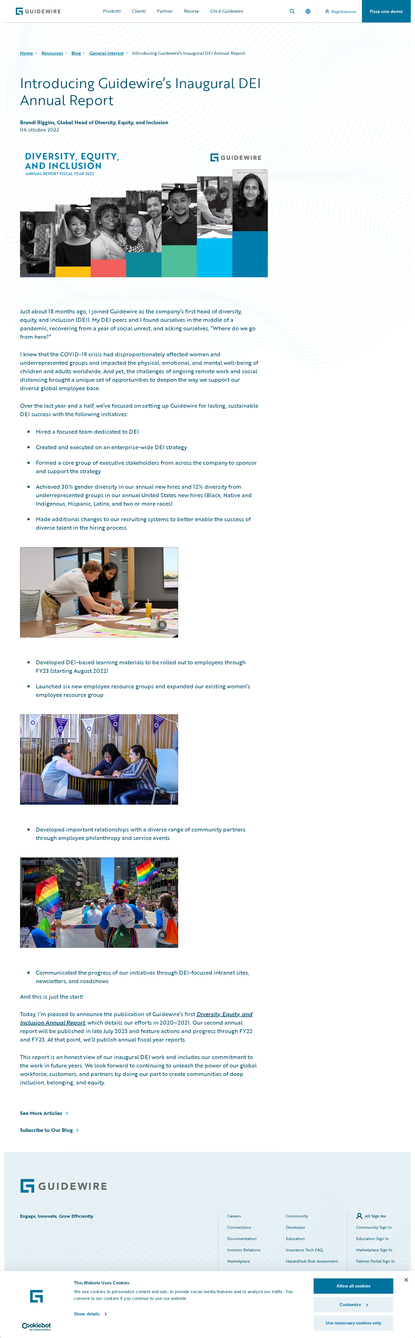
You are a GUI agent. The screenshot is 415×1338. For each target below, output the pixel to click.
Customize (350, 1304)
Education (295, 1238)
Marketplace (238, 1261)
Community (297, 1216)
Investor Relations (244, 1250)
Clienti (139, 11)
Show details (87, 1313)
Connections (239, 1227)
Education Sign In (372, 1238)
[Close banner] (406, 1280)
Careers (234, 1216)
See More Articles (41, 1113)
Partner (165, 11)
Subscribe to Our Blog (46, 1130)
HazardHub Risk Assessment (312, 1261)
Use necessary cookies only (353, 1322)
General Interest (106, 53)
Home (26, 53)
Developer (295, 1227)
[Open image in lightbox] (139, 593)
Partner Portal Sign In (375, 1261)
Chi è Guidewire (226, 11)
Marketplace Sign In (374, 1250)
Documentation (242, 1238)
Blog (76, 53)
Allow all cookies (353, 1286)
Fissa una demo (386, 11)
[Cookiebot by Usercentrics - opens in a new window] (36, 1327)
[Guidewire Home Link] (63, 1186)
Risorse (191, 11)
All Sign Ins (375, 1216)
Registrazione (343, 11)
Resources (52, 53)
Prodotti (112, 11)
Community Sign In (374, 1227)
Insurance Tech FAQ (304, 1250)
